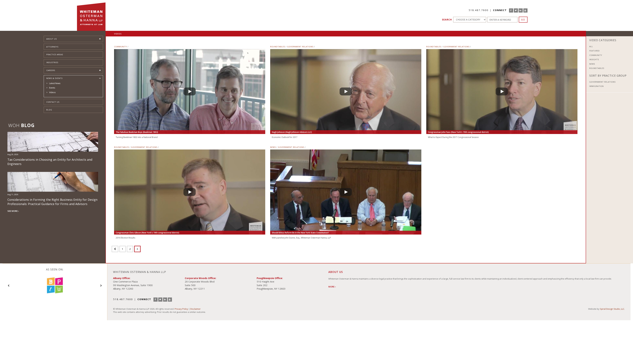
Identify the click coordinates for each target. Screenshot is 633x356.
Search (447, 19)
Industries (52, 62)
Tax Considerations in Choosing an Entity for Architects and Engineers (49, 162)
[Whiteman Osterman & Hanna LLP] (91, 15)
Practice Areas (54, 54)
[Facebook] (511, 10)
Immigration (596, 86)
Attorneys (52, 46)
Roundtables (277, 46)
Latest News (54, 83)
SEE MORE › (13, 210)
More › (332, 286)
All (591, 46)
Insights (594, 59)
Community (120, 46)
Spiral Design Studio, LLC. (612, 308)
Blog (49, 109)
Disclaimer (195, 308)
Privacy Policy (181, 308)
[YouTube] (525, 10)
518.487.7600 (478, 10)
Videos (52, 92)
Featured (594, 50)
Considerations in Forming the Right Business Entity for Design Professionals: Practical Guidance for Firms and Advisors (52, 202)
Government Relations (300, 46)
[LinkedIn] (521, 10)
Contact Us (52, 102)
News (273, 147)
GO (523, 19)
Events (52, 87)
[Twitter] (516, 10)
